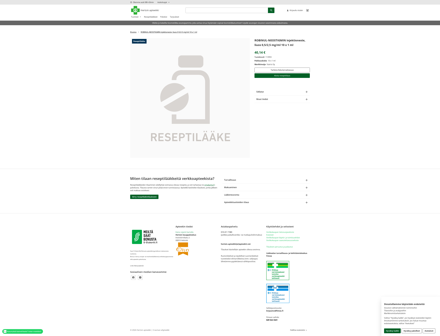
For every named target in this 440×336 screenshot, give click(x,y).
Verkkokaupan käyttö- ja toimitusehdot (283, 237)
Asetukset (429, 331)
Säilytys (260, 91)
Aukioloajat (162, 2)
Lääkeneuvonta (231, 194)
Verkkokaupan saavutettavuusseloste (282, 240)
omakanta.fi (209, 185)
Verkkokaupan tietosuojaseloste (280, 232)
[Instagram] (140, 277)
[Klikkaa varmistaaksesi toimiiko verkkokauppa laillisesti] (288, 270)
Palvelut (163, 17)
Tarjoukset (174, 17)
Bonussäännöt (139, 266)
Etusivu (133, 32)
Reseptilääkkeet (151, 17)
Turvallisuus (230, 179)
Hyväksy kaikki (392, 331)
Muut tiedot (262, 99)
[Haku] (271, 10)
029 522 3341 (272, 320)
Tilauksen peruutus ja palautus (279, 246)
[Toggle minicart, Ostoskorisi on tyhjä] (307, 10)
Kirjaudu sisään (296, 10)
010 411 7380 (226, 232)
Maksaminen (230, 187)
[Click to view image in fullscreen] (190, 98)
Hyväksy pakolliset (412, 331)
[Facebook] (133, 277)
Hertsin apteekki (150, 10)
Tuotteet (135, 17)
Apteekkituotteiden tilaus (236, 202)
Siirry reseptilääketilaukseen (144, 197)
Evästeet (270, 235)
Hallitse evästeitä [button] (297, 330)
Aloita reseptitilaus (282, 75)
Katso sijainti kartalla (184, 232)
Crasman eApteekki (161, 330)
